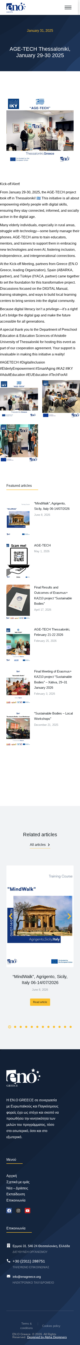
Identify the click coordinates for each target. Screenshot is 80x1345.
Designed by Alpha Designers (47, 1337)
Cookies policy (51, 1326)
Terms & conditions (26, 1326)
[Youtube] (27, 1210)
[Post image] (40, 916)
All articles (38, 844)
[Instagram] (18, 1210)
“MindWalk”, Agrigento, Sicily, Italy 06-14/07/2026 (40, 979)
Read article (40, 1002)
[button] (10, 1027)
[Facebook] (9, 1210)
